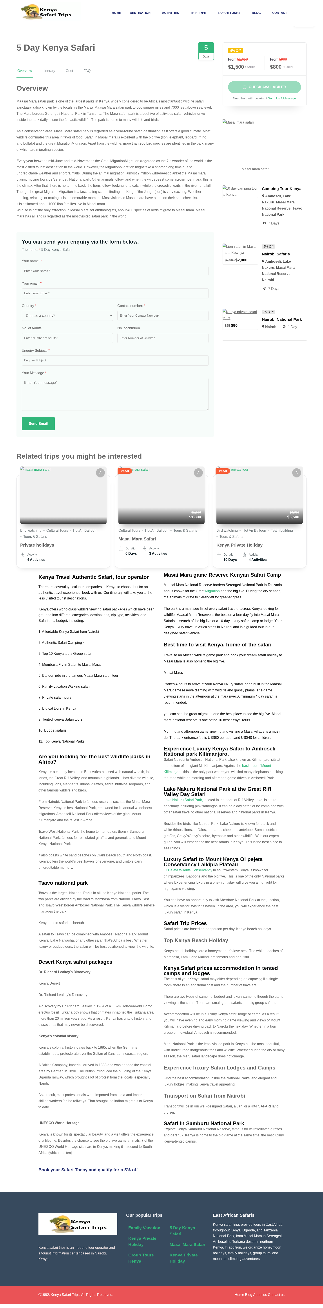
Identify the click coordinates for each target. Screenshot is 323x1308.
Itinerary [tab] (49, 71)
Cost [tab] (69, 71)
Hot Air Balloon (84, 530)
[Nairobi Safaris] (240, 246)
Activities (170, 12)
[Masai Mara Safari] (161, 495)
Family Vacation (144, 1227)
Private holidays (37, 545)
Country (29, 306)
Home (116, 12)
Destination (140, 12)
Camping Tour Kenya (281, 189)
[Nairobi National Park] (240, 312)
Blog (256, 12)
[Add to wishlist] (100, 472)
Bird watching (31, 530)
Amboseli (273, 196)
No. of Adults (33, 328)
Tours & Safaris (35, 536)
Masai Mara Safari (137, 538)
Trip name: (31, 249)
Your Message (34, 373)
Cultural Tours (57, 530)
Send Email (38, 423)
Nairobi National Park (282, 319)
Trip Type (198, 12)
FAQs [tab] (87, 71)
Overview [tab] (24, 71)
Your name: (32, 261)
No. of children (128, 328)
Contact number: (131, 306)
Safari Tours (229, 12)
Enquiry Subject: (36, 350)
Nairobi (268, 280)
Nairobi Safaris (276, 254)
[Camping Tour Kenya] (240, 188)
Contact (279, 12)
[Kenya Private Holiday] (259, 495)
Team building (282, 530)
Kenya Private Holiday (239, 545)
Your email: (32, 283)
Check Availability (268, 87)
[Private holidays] (63, 495)
